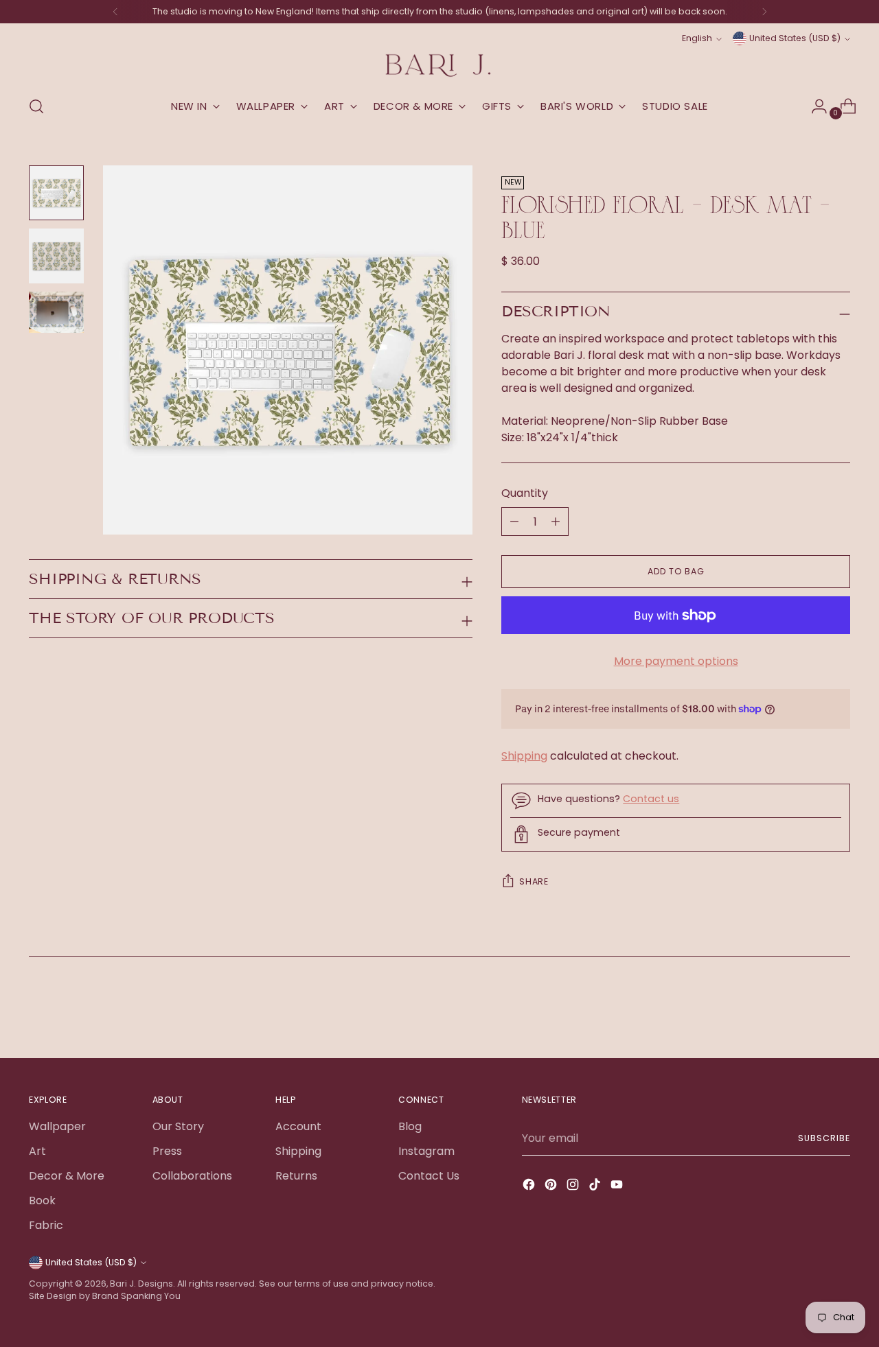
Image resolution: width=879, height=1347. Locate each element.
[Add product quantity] (514, 521)
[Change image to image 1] (56, 192)
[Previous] (115, 11)
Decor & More (66, 1176)
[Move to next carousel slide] (838, 1010)
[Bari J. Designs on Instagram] (574, 1187)
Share (533, 881)
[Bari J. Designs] (439, 66)
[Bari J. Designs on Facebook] (530, 1187)
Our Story (178, 1126)
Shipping (524, 756)
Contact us (651, 799)
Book (42, 1200)
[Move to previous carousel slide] (807, 1011)
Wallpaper (57, 1126)
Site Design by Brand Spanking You (105, 1296)
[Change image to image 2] (56, 256)
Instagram (426, 1151)
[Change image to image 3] (56, 312)
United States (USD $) (795, 38)
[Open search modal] (36, 106)
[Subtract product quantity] (555, 521)
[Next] (764, 11)
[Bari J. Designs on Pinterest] (552, 1187)
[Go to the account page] (813, 106)
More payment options (676, 661)
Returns (296, 1176)
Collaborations (192, 1176)
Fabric (46, 1225)
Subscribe (823, 1138)
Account (298, 1126)
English (697, 38)
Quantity (524, 493)
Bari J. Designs (141, 1283)
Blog (410, 1126)
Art (37, 1151)
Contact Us (428, 1176)
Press (167, 1151)
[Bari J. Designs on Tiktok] (596, 1187)
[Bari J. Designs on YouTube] (618, 1187)
